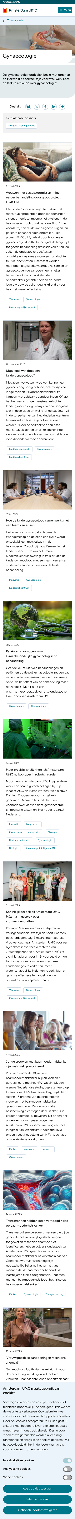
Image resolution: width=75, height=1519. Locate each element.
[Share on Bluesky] (28, 107)
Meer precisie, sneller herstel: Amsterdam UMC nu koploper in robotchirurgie (35, 772)
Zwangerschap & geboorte (21, 126)
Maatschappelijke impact (22, 307)
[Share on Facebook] (45, 107)
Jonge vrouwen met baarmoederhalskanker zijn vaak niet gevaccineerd (37, 1064)
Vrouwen (14, 299)
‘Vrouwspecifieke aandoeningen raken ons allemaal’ (36, 1360)
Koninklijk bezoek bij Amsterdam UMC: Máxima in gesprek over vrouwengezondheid (33, 916)
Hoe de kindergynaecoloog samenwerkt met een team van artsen (37, 523)
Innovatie (14, 580)
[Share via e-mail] (62, 107)
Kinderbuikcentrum (19, 457)
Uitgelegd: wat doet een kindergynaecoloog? (23, 373)
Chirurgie (52, 832)
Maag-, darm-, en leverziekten (24, 832)
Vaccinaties (29, 1149)
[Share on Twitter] (37, 107)
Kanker (12, 1149)
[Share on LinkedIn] (54, 107)
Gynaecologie (33, 299)
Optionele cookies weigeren (37, 1510)
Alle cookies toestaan (37, 1488)
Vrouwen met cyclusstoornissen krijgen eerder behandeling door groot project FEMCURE (33, 197)
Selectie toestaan (37, 1499)
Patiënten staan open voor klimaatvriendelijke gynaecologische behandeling (31, 656)
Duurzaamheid (38, 706)
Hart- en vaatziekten (19, 840)
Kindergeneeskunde (19, 449)
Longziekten (32, 824)
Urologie (13, 848)
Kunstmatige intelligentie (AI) (40, 848)
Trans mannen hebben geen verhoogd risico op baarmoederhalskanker (37, 1223)
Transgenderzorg (54, 1294)
